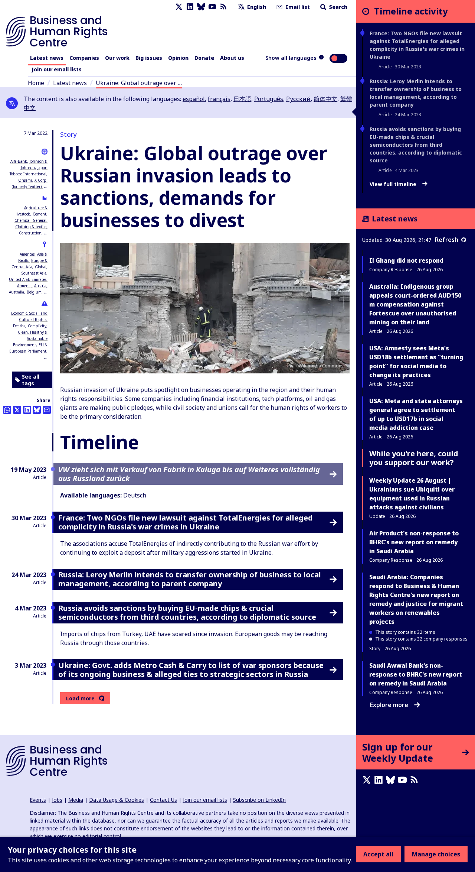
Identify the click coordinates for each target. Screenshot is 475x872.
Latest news (46, 57)
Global (40, 266)
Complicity (37, 325)
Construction (30, 233)
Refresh (446, 240)
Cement (39, 214)
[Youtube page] (212, 7)
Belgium (34, 292)
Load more (80, 698)
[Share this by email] (47, 410)
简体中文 (325, 99)
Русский (298, 99)
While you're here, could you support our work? (413, 457)
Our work (117, 57)
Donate (204, 57)
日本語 (242, 99)
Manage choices (436, 854)
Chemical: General (30, 220)
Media (75, 799)
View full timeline (394, 184)
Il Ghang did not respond (406, 260)
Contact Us (163, 799)
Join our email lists (57, 69)
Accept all (378, 854)
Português (268, 99)
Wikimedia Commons (321, 366)
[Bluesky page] (201, 7)
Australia (16, 292)
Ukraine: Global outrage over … (139, 83)
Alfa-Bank (18, 161)
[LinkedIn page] (190, 7)
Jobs (57, 799)
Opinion (178, 57)
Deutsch (134, 495)
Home (36, 83)
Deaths (19, 325)
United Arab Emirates (27, 279)
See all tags (30, 380)
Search (337, 6)
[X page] (178, 7)
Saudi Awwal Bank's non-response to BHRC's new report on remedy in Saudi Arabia (415, 674)
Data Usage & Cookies (116, 799)
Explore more (389, 705)
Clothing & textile (30, 226)
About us (232, 57)
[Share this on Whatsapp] (7, 410)
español (194, 99)
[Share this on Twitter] (17, 410)
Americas (27, 254)
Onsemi (25, 180)
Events (38, 799)
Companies (84, 57)
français (219, 99)
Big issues (148, 57)
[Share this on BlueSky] (37, 410)
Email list (297, 6)
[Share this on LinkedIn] (27, 410)
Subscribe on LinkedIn (259, 799)
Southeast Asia (34, 273)
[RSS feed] (223, 7)
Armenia (24, 285)
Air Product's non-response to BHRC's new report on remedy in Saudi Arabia (414, 542)
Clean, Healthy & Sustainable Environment (30, 338)
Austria (40, 285)
